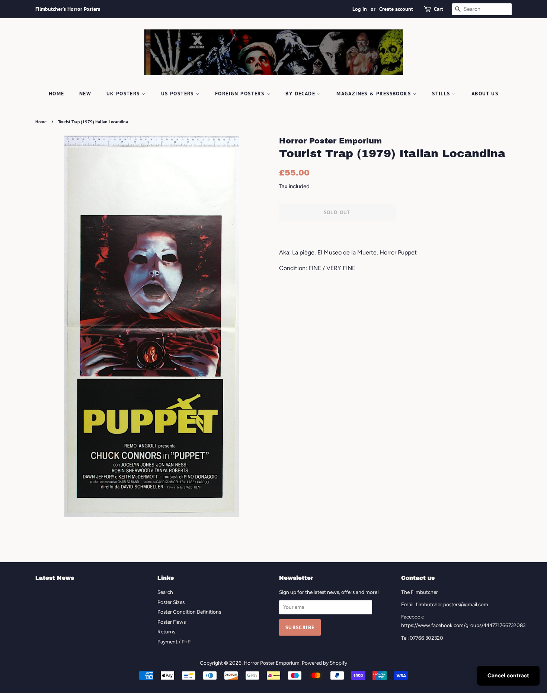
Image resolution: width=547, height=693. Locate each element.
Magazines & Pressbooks (374, 93)
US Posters (178, 93)
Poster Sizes (171, 602)
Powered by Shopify (324, 663)
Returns (166, 632)
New (85, 93)
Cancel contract (508, 675)
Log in (359, 9)
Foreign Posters (240, 93)
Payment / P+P (174, 642)
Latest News (54, 578)
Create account (396, 9)
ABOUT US (484, 93)
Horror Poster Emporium (272, 663)
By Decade (301, 93)
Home (56, 93)
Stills (442, 93)
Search (165, 592)
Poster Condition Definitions (189, 612)
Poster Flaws (171, 622)
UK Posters (124, 93)
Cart (438, 9)
